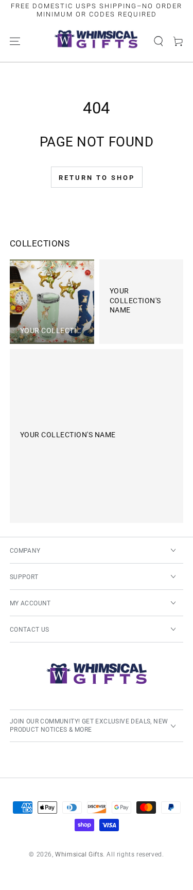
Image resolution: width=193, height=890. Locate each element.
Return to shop (97, 178)
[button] (158, 41)
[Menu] (15, 41)
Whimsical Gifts (79, 854)
